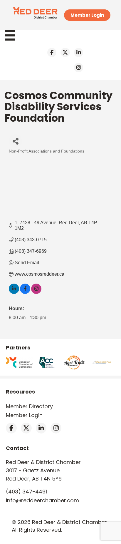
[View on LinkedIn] (14, 292)
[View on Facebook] (25, 292)
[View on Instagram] (36, 292)
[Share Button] (15, 141)
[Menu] (13, 35)
